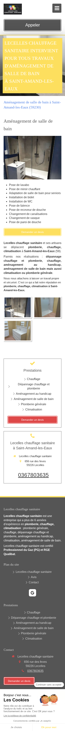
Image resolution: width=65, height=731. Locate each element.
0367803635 (33, 475)
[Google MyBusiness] (32, 592)
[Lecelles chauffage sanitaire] (13, 13)
